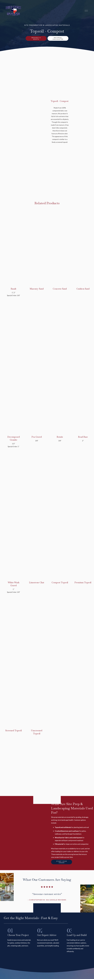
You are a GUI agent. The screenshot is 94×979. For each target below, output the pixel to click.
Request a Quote (36, 38)
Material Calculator (58, 38)
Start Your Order (61, 861)
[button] (22, 140)
